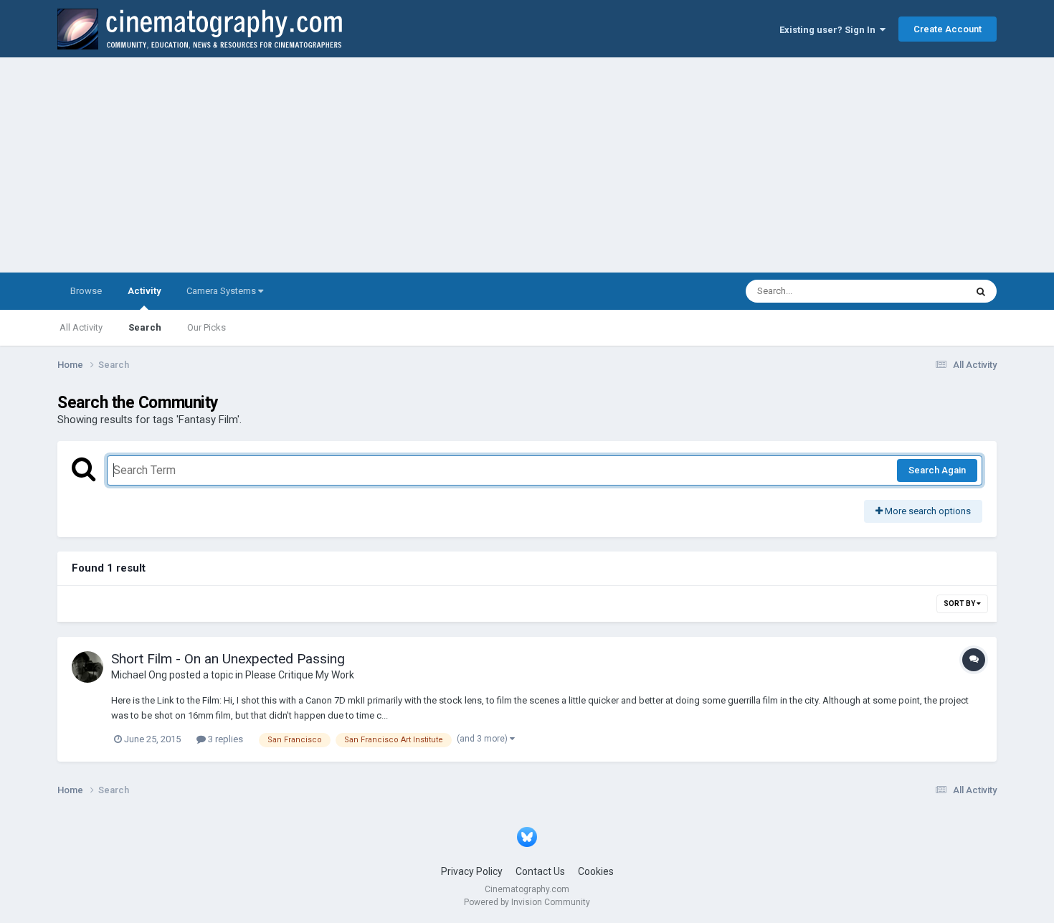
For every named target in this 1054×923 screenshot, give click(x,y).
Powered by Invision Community (527, 902)
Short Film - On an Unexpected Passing (228, 658)
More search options (927, 511)
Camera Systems (222, 290)
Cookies (596, 871)
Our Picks (206, 327)
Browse (86, 290)
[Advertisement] (527, 165)
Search (144, 327)
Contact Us (540, 871)
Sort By (960, 603)
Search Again (937, 470)
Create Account (947, 29)
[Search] (981, 291)
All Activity (81, 327)
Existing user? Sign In (829, 29)
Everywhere (923, 291)
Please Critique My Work (299, 675)
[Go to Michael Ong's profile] (87, 667)
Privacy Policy (472, 871)
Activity (144, 290)
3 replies (224, 739)
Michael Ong (139, 675)
